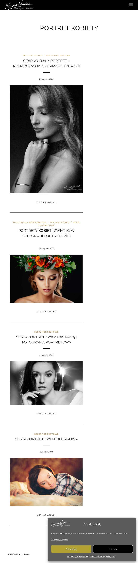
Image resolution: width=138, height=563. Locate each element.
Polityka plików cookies (77, 556)
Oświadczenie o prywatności (102, 556)
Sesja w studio (32, 56)
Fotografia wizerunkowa (29, 222)
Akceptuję (71, 549)
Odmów (113, 549)
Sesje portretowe (58, 56)
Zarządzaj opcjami (59, 540)
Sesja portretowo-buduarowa (46, 439)
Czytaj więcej (46, 202)
